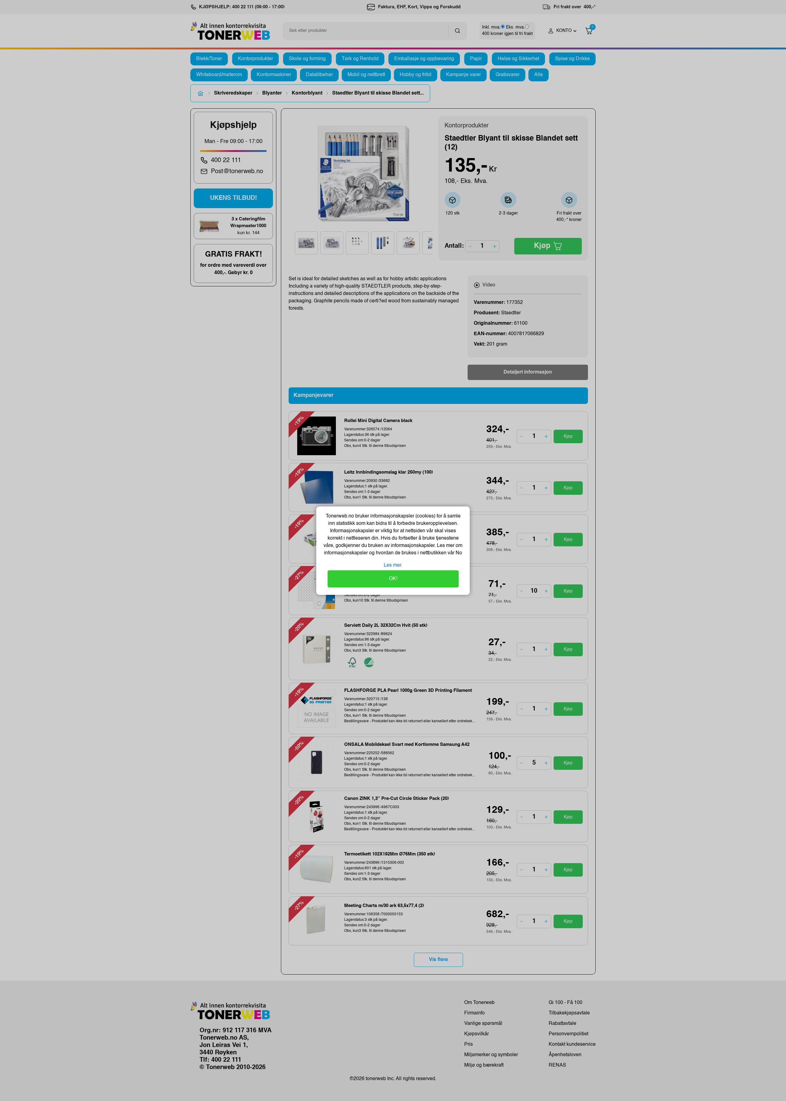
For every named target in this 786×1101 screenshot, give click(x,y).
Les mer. (393, 565)
